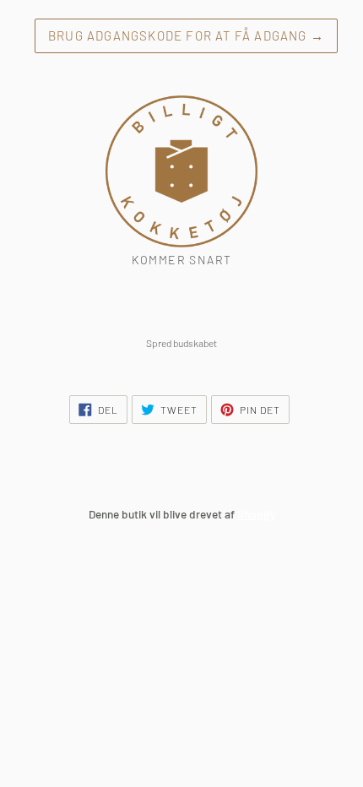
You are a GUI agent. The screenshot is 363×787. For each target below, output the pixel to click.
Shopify (256, 514)
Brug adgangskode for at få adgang (186, 35)
